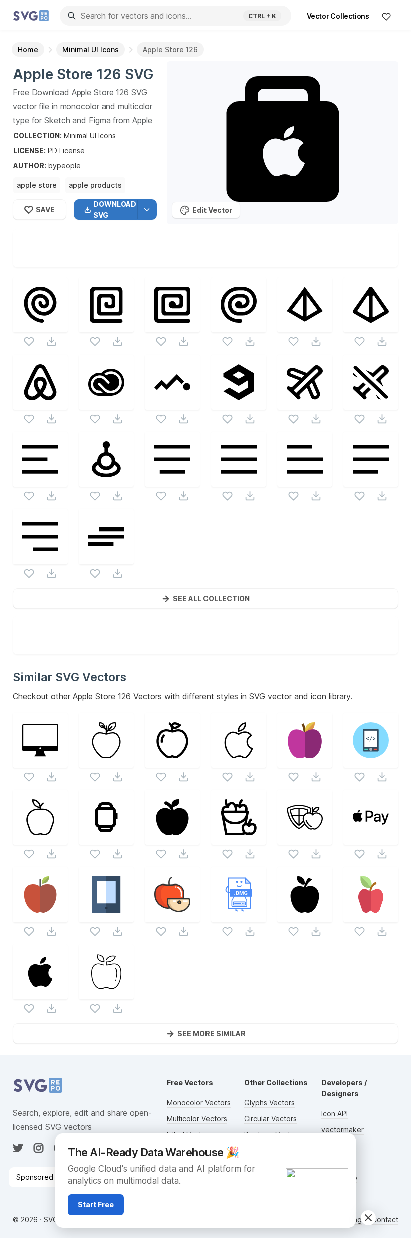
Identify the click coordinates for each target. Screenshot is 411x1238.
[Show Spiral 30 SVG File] (40, 326)
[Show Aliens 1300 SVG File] (106, 480)
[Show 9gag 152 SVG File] (239, 403)
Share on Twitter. (251, 259)
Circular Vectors (270, 1118)
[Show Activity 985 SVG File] (172, 403)
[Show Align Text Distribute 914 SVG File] (239, 480)
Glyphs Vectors (269, 1102)
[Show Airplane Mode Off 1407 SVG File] (371, 403)
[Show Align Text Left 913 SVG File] (371, 480)
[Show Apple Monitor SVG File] (40, 761)
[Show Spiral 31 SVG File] (106, 326)
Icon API (334, 1113)
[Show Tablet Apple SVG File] (371, 761)
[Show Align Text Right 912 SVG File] (40, 558)
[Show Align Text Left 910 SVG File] (40, 480)
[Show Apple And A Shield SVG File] (305, 838)
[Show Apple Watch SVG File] (106, 838)
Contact (385, 1219)
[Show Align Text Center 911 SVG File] (172, 480)
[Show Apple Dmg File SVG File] (239, 916)
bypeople (64, 165)
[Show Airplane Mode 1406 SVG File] (305, 403)
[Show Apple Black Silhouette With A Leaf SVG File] (305, 916)
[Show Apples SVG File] (239, 838)
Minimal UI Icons (90, 135)
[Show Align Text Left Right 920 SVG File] (106, 558)
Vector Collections (338, 16)
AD (342, 1145)
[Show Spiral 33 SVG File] (172, 326)
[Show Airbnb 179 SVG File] (40, 403)
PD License (66, 150)
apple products (95, 185)
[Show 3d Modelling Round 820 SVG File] (371, 326)
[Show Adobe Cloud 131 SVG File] (106, 403)
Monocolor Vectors (199, 1102)
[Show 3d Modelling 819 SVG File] (305, 326)
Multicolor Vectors (197, 1118)
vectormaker (342, 1129)
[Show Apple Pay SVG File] (371, 838)
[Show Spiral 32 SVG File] (239, 326)
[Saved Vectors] (386, 16)
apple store (37, 185)
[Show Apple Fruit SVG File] (172, 838)
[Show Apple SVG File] (106, 761)
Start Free (96, 1204)
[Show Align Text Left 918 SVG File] (305, 480)
